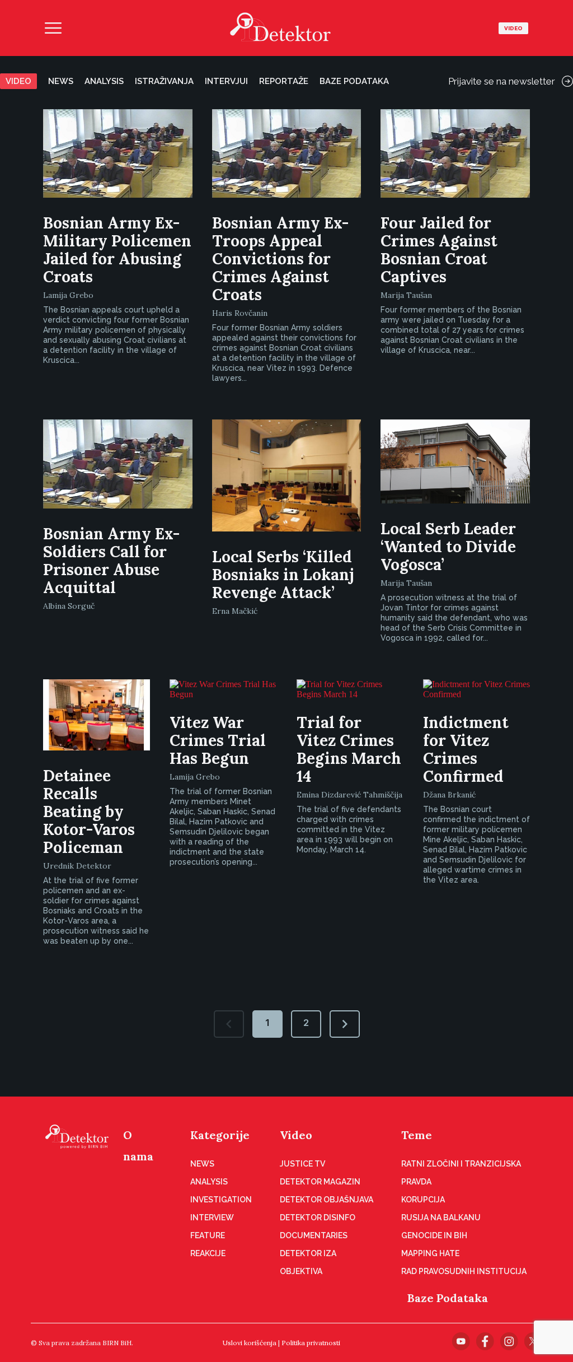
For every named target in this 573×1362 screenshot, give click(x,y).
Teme (416, 1135)
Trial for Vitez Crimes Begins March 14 (349, 749)
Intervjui (226, 81)
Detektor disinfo (317, 1217)
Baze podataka (354, 81)
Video (513, 28)
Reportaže (283, 81)
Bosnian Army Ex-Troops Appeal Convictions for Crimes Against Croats (280, 259)
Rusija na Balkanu (441, 1217)
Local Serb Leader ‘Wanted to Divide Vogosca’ (448, 547)
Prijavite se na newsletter (501, 81)
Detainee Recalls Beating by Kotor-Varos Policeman (89, 811)
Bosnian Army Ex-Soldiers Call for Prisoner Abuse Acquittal (111, 561)
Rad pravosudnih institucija (464, 1271)
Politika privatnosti (310, 1342)
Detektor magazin (320, 1181)
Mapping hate (430, 1253)
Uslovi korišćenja (249, 1342)
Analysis (104, 81)
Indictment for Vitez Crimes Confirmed (466, 749)
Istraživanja (164, 81)
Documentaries (313, 1235)
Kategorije (220, 1135)
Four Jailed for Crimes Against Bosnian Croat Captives (439, 250)
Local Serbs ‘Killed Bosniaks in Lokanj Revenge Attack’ (283, 575)
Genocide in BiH (434, 1235)
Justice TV (302, 1163)
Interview (212, 1217)
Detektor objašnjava (326, 1199)
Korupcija (423, 1199)
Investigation (221, 1199)
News (60, 81)
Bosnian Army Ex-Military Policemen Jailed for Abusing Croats (117, 250)
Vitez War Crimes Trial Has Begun (218, 740)
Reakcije (208, 1253)
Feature (207, 1235)
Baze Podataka (447, 1298)
